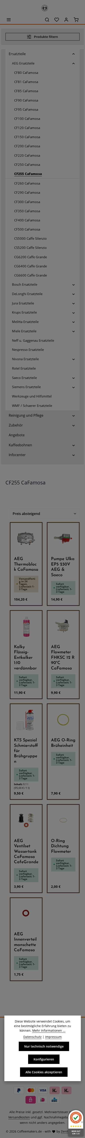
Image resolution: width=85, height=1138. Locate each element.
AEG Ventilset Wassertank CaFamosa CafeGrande (26, 852)
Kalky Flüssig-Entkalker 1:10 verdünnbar (25, 658)
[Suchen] (47, 19)
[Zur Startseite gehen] (42, 7)
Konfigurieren (44, 1059)
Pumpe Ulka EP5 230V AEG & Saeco (63, 567)
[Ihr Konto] (66, 19)
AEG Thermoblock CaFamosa (26, 564)
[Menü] (8, 19)
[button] (73, 54)
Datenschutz (32, 1037)
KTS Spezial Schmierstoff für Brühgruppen (26, 751)
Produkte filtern (45, 37)
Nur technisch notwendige (44, 1046)
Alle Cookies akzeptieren (44, 1072)
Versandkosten (19, 1117)
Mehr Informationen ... (48, 1030)
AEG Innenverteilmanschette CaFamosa (25, 942)
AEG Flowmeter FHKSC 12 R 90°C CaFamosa (63, 658)
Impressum (53, 1037)
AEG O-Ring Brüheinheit (63, 743)
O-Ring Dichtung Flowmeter (61, 846)
